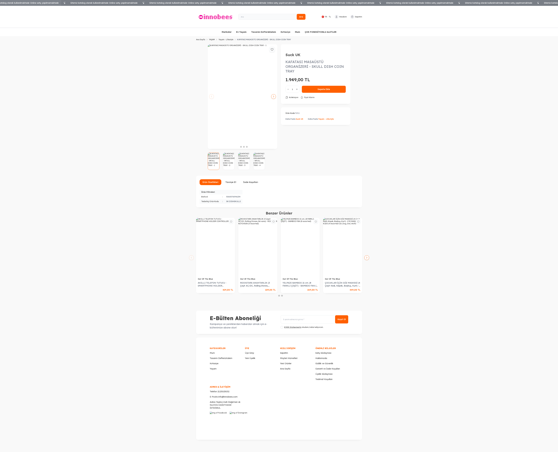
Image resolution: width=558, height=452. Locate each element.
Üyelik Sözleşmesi (323, 374)
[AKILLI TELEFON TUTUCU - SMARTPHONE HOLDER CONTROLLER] (206, 247)
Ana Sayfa (200, 39)
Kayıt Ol (342, 319)
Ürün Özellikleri (210, 182)
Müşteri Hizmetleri (288, 358)
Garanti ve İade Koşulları (327, 368)
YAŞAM (212, 39)
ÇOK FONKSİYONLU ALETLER (320, 32)
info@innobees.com (227, 396)
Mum (297, 32)
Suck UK (292, 55)
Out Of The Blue (197, 279)
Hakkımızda (321, 358)
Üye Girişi (249, 353)
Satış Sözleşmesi (323, 353)
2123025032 (223, 391)
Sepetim (284, 353)
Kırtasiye (285, 32)
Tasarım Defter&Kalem (263, 32)
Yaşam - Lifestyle (226, 39)
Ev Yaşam (241, 32)
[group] (242, 96)
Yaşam (213, 368)
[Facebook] (219, 421)
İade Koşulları (250, 182)
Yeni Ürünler (285, 363)
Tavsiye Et (230, 182)
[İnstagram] (239, 421)
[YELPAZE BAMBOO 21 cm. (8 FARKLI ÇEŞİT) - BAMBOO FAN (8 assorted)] (291, 247)
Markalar (227, 32)
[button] (238, 147)
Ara (301, 16)
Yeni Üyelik (250, 358)
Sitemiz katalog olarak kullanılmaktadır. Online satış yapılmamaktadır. (104, 3)
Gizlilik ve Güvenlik (324, 363)
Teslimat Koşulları (323, 379)
